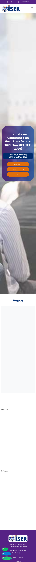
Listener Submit (18, 169)
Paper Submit (18, 164)
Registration (18, 174)
